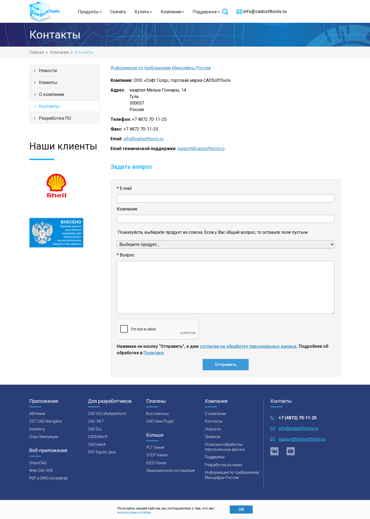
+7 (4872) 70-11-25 (297, 417)
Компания (171, 11)
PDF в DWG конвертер (48, 478)
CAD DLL (95, 429)
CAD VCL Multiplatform (107, 413)
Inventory (37, 429)
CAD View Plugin (160, 421)
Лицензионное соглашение (170, 470)
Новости (48, 70)
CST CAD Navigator (45, 421)
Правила (212, 436)
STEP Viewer (157, 455)
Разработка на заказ (223, 465)
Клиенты (48, 82)
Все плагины (157, 413)
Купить (142, 11)
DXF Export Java (102, 452)
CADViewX (97, 444)
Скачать (118, 11)
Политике (154, 352)
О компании (51, 94)
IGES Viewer (156, 463)
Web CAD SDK (41, 470)
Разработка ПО (55, 118)
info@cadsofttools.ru (265, 11)
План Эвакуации (43, 436)
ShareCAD (38, 463)
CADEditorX (98, 436)
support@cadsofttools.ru (201, 148)
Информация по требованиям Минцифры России (161, 67)
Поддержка (204, 11)
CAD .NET (96, 421)
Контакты (49, 106)
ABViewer (37, 413)
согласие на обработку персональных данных (248, 346)
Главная (36, 52)
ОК (241, 509)
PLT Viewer (155, 447)
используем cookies (134, 512)
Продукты (88, 11)
